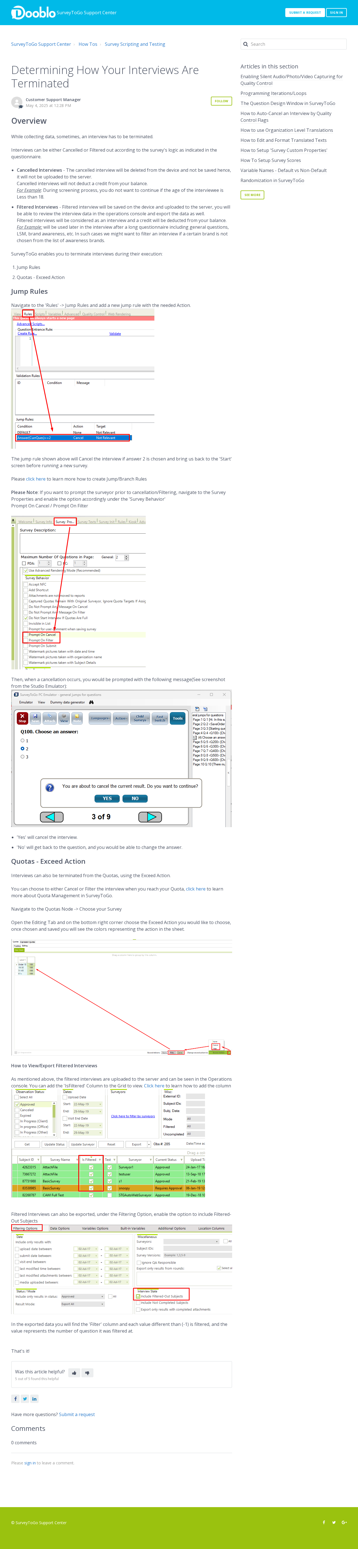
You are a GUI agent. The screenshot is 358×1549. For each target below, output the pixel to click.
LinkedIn (34, 1399)
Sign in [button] (336, 12)
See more (252, 195)
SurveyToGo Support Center (41, 44)
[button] (74, 1372)
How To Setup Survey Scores (271, 160)
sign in (30, 1463)
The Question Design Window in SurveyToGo (288, 103)
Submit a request (305, 12)
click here (36, 479)
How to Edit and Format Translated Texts (284, 140)
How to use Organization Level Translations (287, 130)
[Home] (33, 13)
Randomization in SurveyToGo (272, 180)
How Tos (88, 44)
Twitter (25, 1399)
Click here (154, 1086)
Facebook (15, 1399)
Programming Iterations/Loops (274, 93)
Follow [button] (221, 101)
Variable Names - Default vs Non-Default (284, 170)
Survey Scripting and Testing (135, 44)
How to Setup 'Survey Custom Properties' (284, 150)
